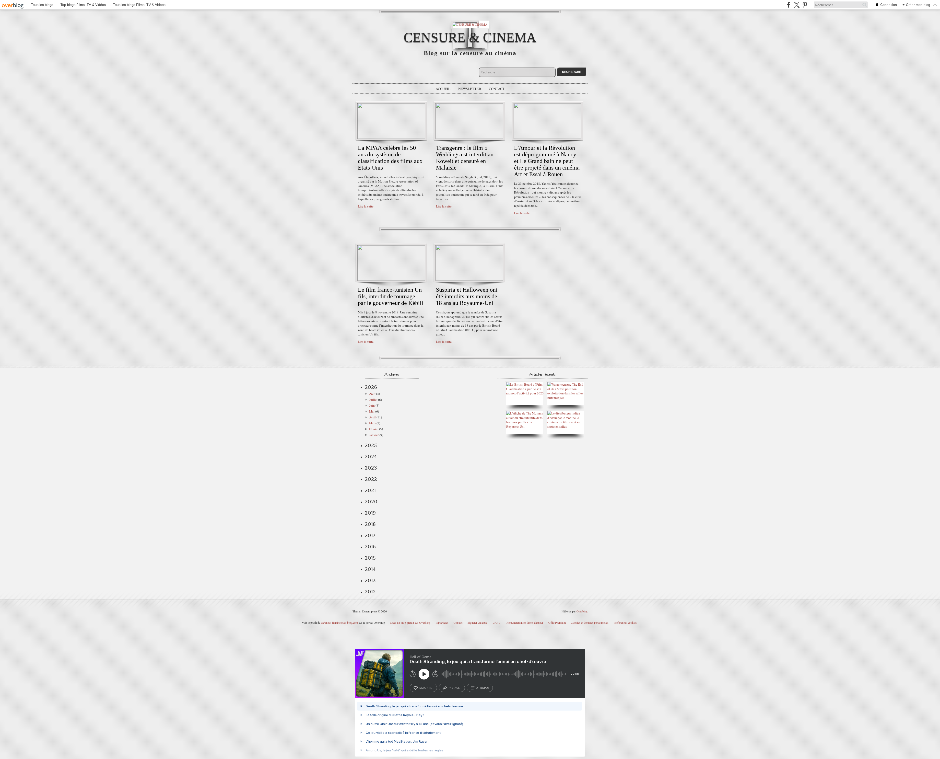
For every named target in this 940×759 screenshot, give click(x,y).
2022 (371, 479)
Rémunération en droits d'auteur (524, 622)
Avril (372, 417)
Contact (497, 88)
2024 (371, 457)
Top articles (441, 622)
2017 (370, 535)
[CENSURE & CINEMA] (470, 24)
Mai (372, 411)
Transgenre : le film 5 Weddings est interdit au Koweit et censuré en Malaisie (465, 158)
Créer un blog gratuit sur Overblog (410, 622)
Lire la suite (366, 206)
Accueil (443, 88)
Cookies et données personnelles (590, 622)
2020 (371, 502)
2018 (370, 524)
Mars (372, 423)
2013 (370, 580)
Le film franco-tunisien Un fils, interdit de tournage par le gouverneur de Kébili (390, 296)
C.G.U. (497, 622)
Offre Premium (557, 622)
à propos (482, 687)
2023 (371, 468)
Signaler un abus (478, 622)
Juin (372, 405)
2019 (370, 513)
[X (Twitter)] (797, 5)
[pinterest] (805, 5)
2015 (370, 558)
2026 (371, 387)
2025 (371, 445)
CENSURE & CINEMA (470, 37)
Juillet (373, 399)
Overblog (582, 611)
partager (454, 687)
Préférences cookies (625, 622)
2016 (370, 547)
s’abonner (426, 687)
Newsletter (469, 88)
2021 (370, 490)
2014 (370, 569)
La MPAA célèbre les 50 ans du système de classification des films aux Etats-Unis (390, 158)
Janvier (374, 435)
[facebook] (789, 5)
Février (373, 429)
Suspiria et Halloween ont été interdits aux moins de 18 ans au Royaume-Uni (466, 296)
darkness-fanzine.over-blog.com (339, 622)
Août (372, 393)
